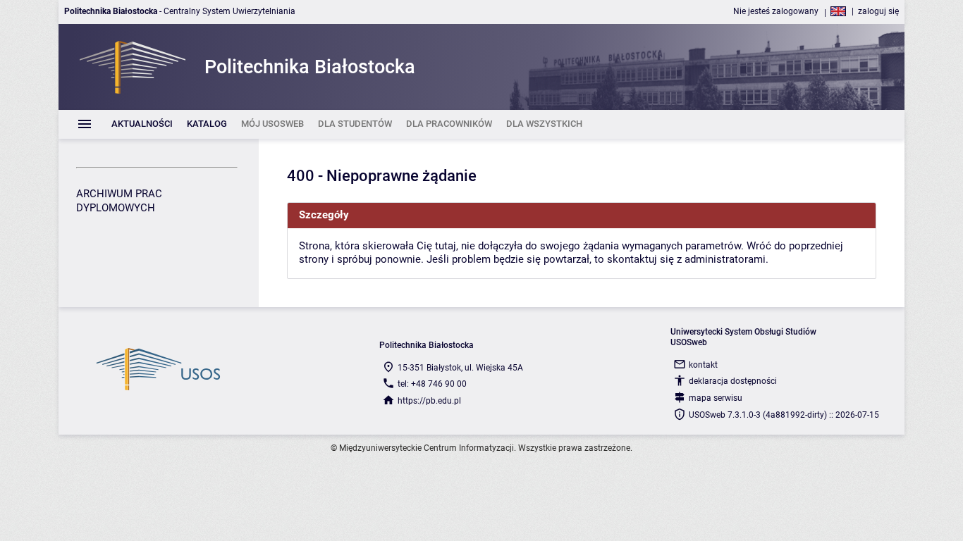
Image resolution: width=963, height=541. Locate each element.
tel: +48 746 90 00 (432, 384)
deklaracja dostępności (733, 381)
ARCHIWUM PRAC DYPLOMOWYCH (119, 200)
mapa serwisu (715, 398)
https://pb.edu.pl (429, 401)
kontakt (703, 365)
